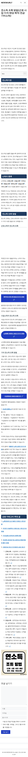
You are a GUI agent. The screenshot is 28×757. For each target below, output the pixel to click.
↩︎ (11, 563)
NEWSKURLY (6, 3)
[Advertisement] (14, 33)
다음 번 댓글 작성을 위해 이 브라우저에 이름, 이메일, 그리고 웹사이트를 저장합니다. (14, 724)
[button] (21, 2)
